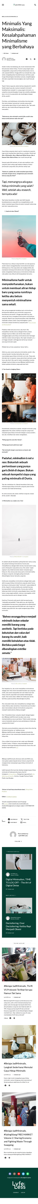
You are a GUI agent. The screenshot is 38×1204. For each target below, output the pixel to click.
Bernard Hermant (18, 146)
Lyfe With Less (10, 58)
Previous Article (13, 851)
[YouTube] (18, 1173)
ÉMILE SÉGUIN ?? (18, 556)
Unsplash (26, 146)
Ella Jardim (18, 683)
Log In (23, 1192)
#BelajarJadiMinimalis (10, 16)
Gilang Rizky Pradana (16, 917)
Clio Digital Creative (26, 1177)
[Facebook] (9, 1173)
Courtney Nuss (18, 423)
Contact (16, 1192)
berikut (6, 804)
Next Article (10, 895)
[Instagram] (14, 1173)
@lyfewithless (12, 774)
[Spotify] (27, 1173)
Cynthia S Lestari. (11, 796)
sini (17, 747)
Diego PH (18, 258)
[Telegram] (23, 1173)
